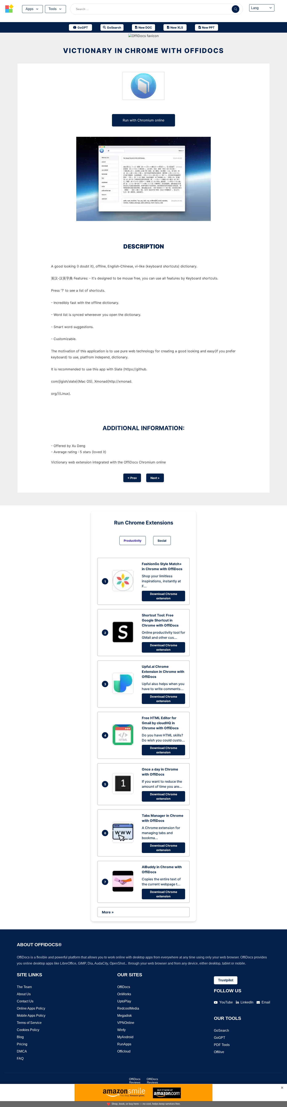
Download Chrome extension (163, 596)
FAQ (20, 1058)
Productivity (132, 540)
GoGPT (219, 1037)
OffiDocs (123, 987)
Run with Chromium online (143, 120)
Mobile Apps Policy (31, 1015)
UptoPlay (124, 1001)
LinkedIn (247, 1002)
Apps (29, 9)
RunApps (124, 1044)
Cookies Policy (28, 1030)
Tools (53, 9)
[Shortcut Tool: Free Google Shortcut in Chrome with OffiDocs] (124, 641)
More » (108, 912)
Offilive (219, 1052)
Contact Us (25, 1001)
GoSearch (221, 1030)
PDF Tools (222, 1045)
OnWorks (124, 994)
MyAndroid (125, 1037)
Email (266, 1002)
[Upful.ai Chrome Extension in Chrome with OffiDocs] (124, 693)
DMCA (22, 1051)
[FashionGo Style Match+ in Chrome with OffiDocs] (124, 590)
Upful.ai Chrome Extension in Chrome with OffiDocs (163, 671)
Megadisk (124, 1015)
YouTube (226, 1002)
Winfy (121, 1030)
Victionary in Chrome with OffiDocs (143, 51)
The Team (24, 987)
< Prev (132, 478)
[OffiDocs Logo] (9, 9)
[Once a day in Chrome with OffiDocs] (124, 793)
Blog (20, 1037)
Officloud (123, 1051)
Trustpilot (225, 980)
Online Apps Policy (31, 1008)
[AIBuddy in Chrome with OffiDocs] (124, 890)
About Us (24, 994)
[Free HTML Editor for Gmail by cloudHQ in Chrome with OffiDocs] (124, 744)
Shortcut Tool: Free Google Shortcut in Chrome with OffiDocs (160, 620)
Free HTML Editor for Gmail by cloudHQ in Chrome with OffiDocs (160, 723)
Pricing (22, 1044)
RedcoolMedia (128, 1008)
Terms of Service (29, 1023)
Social (162, 540)
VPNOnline (125, 1023)
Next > (155, 478)
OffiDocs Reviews (134, 1080)
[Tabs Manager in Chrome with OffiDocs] (124, 842)
